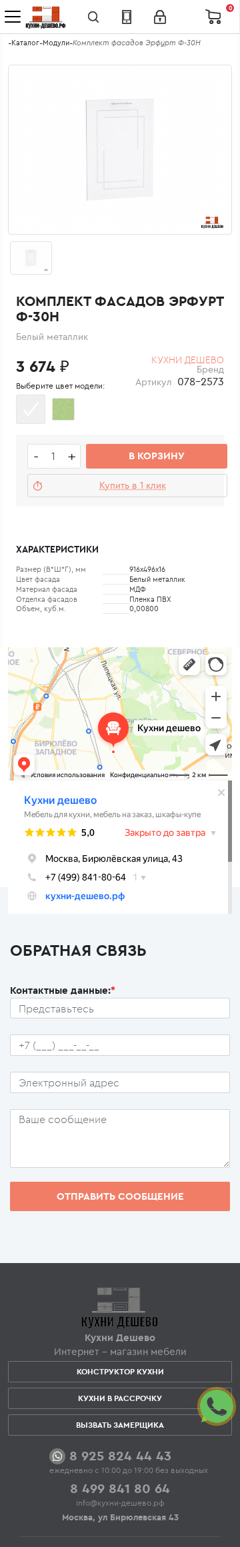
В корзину (157, 455)
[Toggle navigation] (12, 16)
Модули (56, 42)
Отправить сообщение (120, 1196)
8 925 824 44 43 (120, 1455)
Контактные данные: (62, 990)
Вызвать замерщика (120, 1425)
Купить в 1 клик (132, 485)
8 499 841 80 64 (120, 1488)
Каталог (25, 42)
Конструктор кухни (120, 1371)
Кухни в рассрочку (120, 1398)
